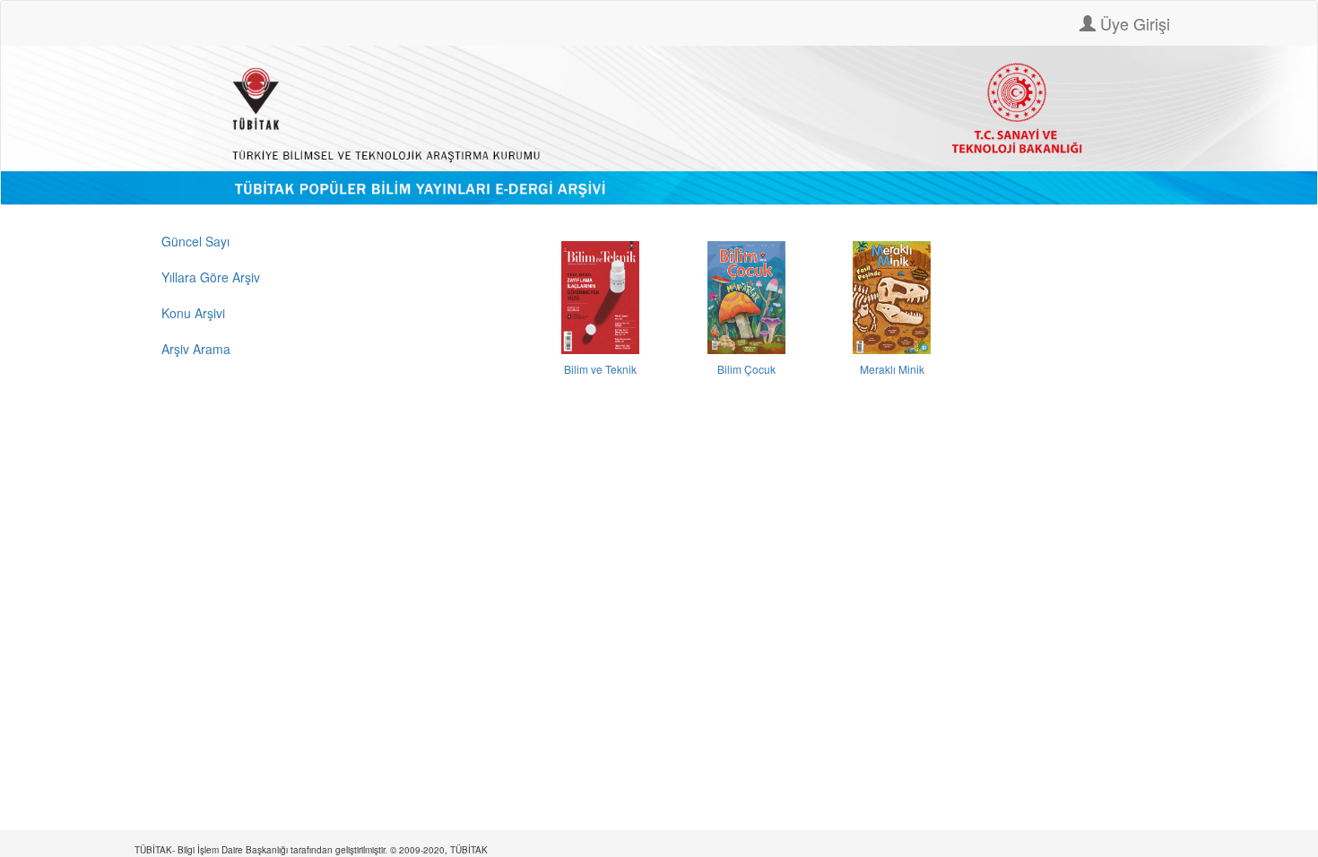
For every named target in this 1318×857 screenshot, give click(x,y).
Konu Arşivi (193, 313)
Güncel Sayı (195, 241)
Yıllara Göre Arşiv (210, 277)
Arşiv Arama (195, 349)
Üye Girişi (1133, 23)
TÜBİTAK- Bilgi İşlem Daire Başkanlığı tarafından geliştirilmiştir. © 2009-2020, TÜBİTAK (311, 850)
